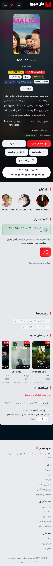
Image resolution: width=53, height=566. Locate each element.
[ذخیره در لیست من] (35, 344)
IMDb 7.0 (16, 72)
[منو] (5, 5)
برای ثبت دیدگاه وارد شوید (38, 395)
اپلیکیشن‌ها (46, 543)
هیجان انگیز (26, 88)
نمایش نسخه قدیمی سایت (26, 561)
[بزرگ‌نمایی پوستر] (26, 34)
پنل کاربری (46, 506)
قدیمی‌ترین (20, 402)
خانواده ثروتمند (43, 326)
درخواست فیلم (45, 526)
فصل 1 (45, 252)
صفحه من (47, 511)
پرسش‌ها (7, 402)
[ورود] (12, 5)
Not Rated (38, 76)
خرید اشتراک (45, 521)
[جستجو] (19, 5)
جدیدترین (34, 402)
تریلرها (48, 469)
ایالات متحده (36, 121)
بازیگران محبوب (44, 484)
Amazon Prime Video (11, 123)
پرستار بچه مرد (19, 320)
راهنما (48, 538)
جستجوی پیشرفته (43, 494)
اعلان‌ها (48, 548)
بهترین (46, 402)
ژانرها (48, 479)
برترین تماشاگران (44, 489)
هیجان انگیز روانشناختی (39, 320)
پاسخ (33, 419)
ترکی (49, 474)
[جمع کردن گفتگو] (50, 415)
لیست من (47, 516)
